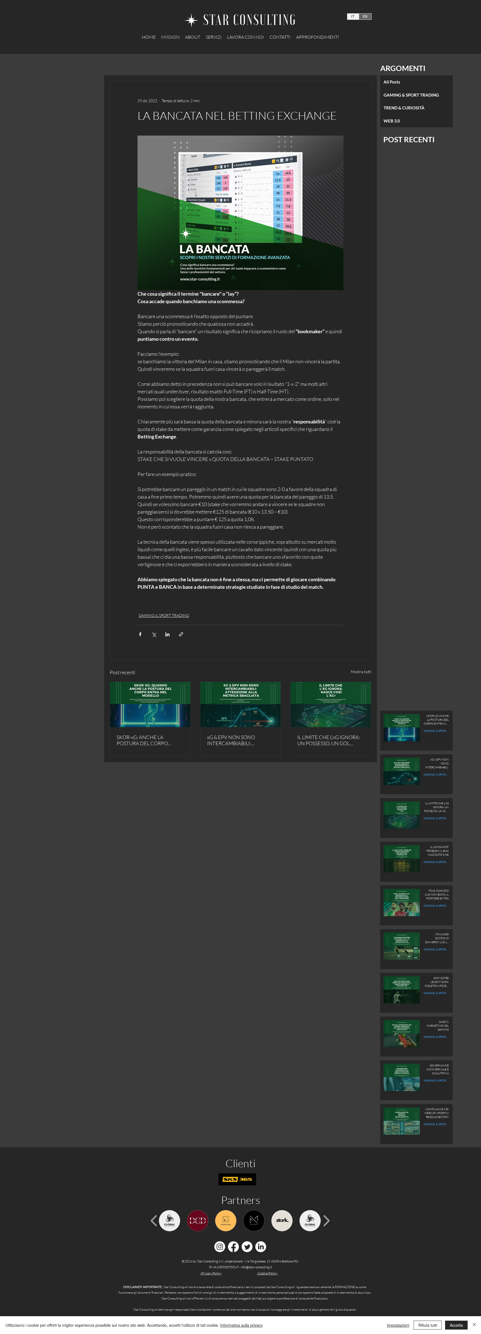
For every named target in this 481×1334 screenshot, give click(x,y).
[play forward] (326, 1220)
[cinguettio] (247, 1246)
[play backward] (154, 1220)
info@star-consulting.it (256, 1267)
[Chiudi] (474, 1325)
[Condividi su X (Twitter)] (153, 634)
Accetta (456, 1325)
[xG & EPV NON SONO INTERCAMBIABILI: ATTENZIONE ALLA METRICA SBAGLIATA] (240, 704)
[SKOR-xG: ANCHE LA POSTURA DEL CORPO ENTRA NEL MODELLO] (150, 704)
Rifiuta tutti (427, 1325)
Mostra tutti (361, 671)
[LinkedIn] (260, 1246)
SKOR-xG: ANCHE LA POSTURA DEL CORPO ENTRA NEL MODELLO (142, 740)
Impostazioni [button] (398, 1325)
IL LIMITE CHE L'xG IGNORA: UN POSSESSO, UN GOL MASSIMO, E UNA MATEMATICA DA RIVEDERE (330, 740)
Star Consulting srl (282, 1287)
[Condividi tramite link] (181, 634)
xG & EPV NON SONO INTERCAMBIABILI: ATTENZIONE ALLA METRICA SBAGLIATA (240, 740)
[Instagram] (219, 1246)
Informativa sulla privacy (241, 1325)
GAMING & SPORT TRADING (164, 615)
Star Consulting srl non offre (180, 1298)
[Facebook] (233, 1246)
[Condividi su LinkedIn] (167, 634)
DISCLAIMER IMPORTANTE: (143, 1287)
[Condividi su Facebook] (140, 634)
